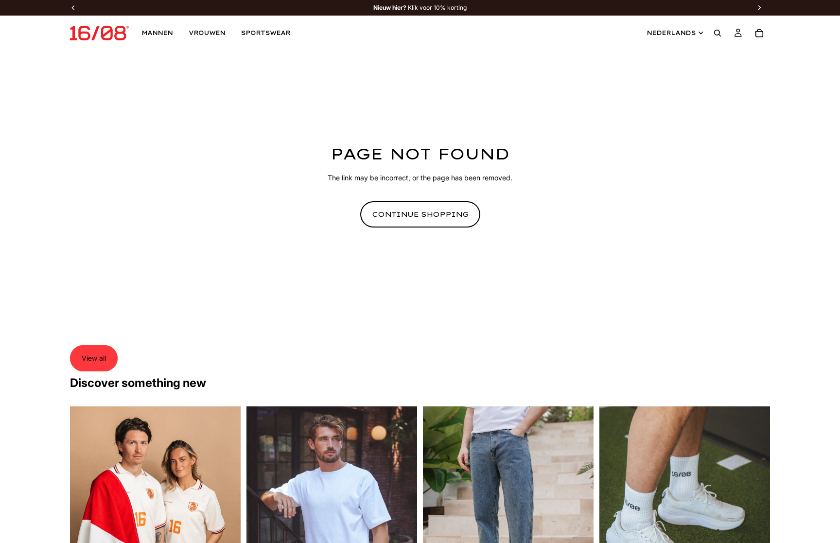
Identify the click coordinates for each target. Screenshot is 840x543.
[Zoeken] (717, 33)
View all (94, 358)
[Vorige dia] (84, 513)
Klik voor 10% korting (420, 8)
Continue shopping (420, 214)
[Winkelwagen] (759, 33)
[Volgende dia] (226, 513)
